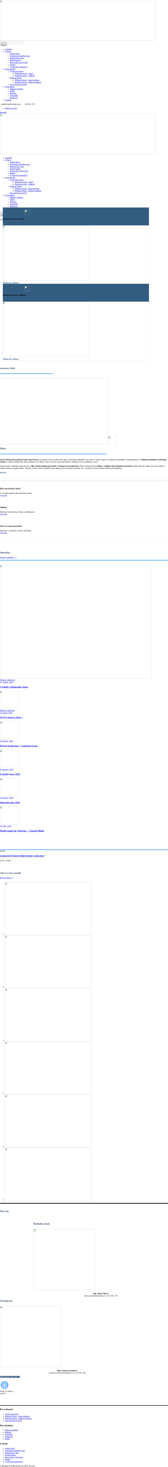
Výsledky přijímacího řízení (14, 687)
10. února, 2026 (6, 713)
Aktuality (8, 49)
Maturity (13, 93)
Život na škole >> (7, 878)
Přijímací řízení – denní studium (27, 80)
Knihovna (14, 98)
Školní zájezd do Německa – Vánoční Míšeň (22, 831)
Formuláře (14, 96)
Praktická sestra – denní (24, 73)
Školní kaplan (15, 60)
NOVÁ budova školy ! (11, 717)
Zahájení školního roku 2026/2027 (22, 856)
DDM (12, 91)
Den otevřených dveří (18, 84)
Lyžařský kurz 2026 (10, 774)
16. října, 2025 (5, 826)
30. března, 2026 (6, 741)
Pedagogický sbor (17, 58)
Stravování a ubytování (19, 62)
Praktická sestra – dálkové (25, 76)
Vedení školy (15, 54)
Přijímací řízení (16, 78)
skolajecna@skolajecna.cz (10, 1402)
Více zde (3, 495)
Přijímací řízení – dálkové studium (28, 82)
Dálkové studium (16, 89)
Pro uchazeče (10, 69)
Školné (12, 65)
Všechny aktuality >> (8, 557)
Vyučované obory (17, 71)
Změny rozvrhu (11, 108)
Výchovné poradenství (18, 67)
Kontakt (8, 100)
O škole (8, 51)
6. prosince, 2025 (6, 769)
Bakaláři (3, 112)
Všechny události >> (8, 847)
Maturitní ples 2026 (10, 802)
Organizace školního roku (20, 56)
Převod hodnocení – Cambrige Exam (19, 746)
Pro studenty (10, 87)
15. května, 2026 (6, 682)
